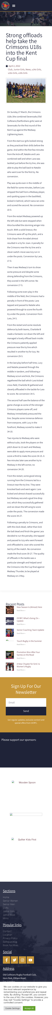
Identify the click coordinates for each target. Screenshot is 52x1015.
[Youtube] (30, 960)
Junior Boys (9, 914)
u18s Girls (22, 72)
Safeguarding (10, 941)
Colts (5, 907)
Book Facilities (10, 945)
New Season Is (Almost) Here (29, 607)
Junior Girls (19, 69)
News (28, 69)
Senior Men (9, 904)
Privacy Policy (10, 938)
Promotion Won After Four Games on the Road (28, 653)
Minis (6, 918)
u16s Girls (12, 72)
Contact (7, 931)
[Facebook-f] (6, 960)
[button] (13, 5)
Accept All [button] (29, 1008)
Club (10, 69)
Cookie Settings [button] (12, 1008)
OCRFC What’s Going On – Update (28, 619)
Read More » (21, 610)
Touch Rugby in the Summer (29, 641)
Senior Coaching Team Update (30, 629)
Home (6, 897)
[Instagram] (22, 960)
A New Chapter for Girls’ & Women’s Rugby (28, 665)
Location (7, 934)
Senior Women (10, 900)
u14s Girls (36, 69)
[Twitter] (14, 960)
